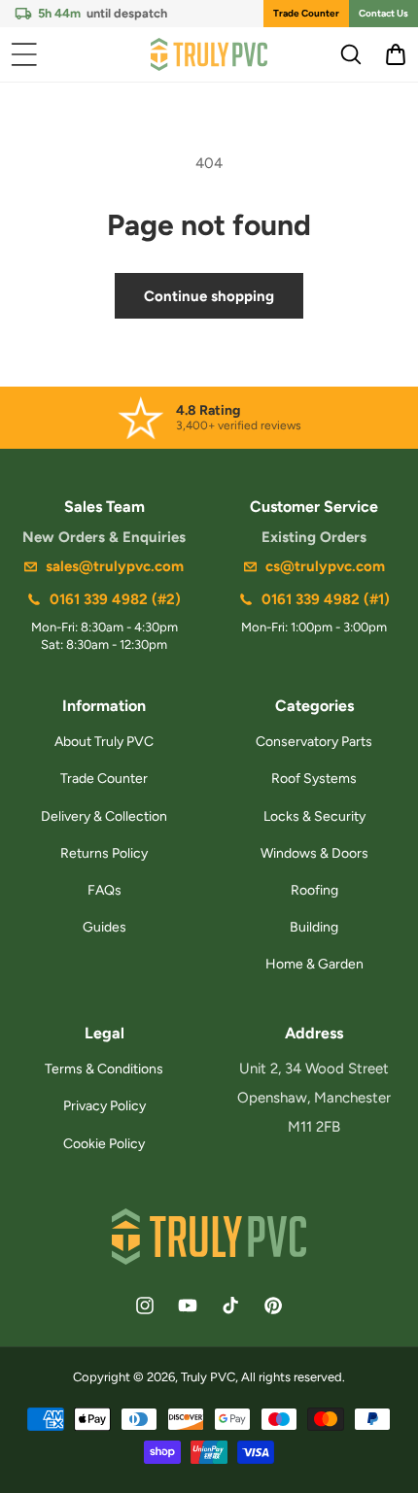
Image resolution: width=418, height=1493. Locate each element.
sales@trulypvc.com (115, 566)
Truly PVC (208, 1377)
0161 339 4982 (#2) (115, 599)
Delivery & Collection (104, 816)
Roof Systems (314, 778)
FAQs (104, 890)
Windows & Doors (314, 853)
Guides (104, 927)
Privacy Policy (104, 1106)
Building (314, 927)
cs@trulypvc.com (325, 566)
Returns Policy (104, 853)
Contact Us (383, 13)
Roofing (314, 890)
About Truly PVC (104, 741)
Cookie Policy (104, 1144)
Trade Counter (306, 13)
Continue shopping (209, 296)
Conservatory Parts (314, 741)
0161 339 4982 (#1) (325, 599)
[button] (24, 54)
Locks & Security (314, 816)
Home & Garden (314, 964)
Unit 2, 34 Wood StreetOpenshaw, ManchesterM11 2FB (314, 1098)
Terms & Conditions (104, 1069)
